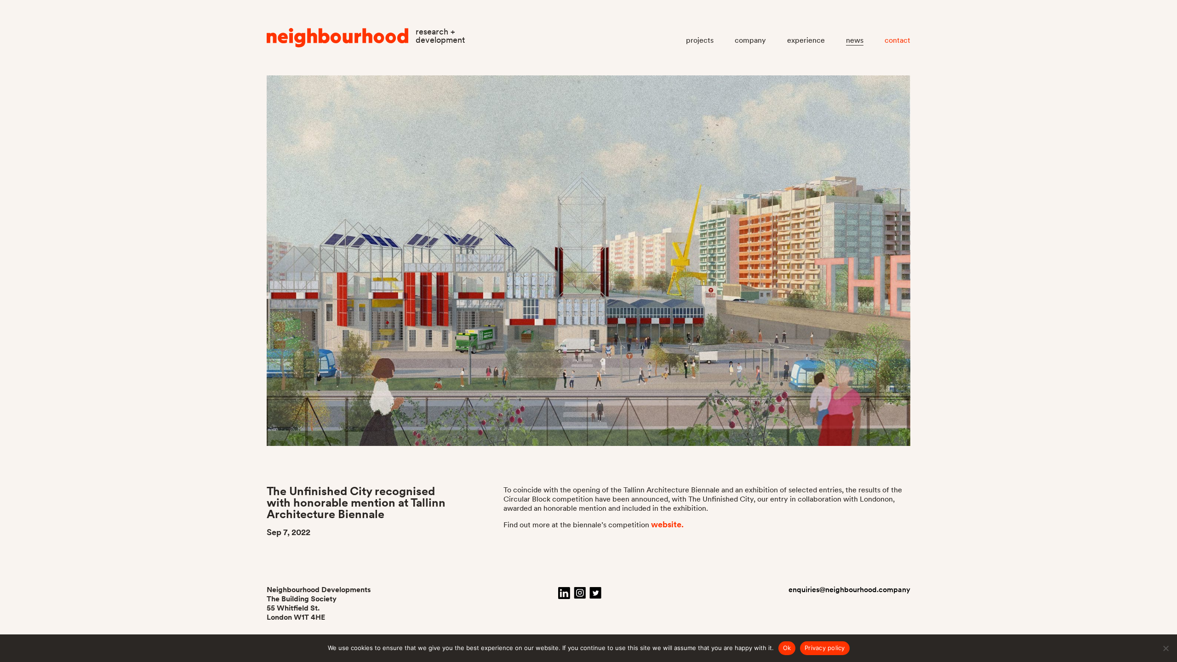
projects (700, 40)
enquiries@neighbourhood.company (849, 589)
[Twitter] (595, 593)
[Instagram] (580, 593)
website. (667, 524)
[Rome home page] (338, 40)
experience (806, 40)
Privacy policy (825, 647)
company (750, 40)
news (854, 40)
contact (897, 40)
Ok (787, 647)
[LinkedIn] (564, 593)
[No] (1165, 648)
